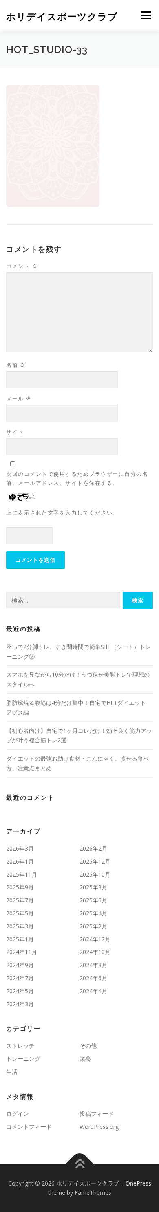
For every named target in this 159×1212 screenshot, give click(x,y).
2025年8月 (93, 887)
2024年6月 (93, 978)
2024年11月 (21, 952)
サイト (15, 432)
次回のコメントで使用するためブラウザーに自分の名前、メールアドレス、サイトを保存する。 (77, 478)
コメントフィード (29, 1127)
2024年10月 (95, 952)
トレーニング (23, 1058)
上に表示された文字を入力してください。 (62, 512)
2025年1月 (20, 939)
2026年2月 (93, 848)
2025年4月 (93, 913)
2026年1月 (20, 861)
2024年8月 (93, 965)
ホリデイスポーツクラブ (62, 16)
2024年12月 (95, 939)
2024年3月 (20, 1004)
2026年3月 (20, 848)
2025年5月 (20, 913)
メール (19, 398)
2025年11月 (21, 874)
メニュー (146, 15)
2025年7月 (20, 900)
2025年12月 (95, 861)
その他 (88, 1045)
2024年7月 (20, 978)
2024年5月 (20, 991)
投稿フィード (97, 1113)
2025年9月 (20, 887)
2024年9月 (20, 965)
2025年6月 (93, 900)
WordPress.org (99, 1127)
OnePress (138, 1183)
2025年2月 (93, 926)
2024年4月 (93, 991)
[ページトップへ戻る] (79, 1164)
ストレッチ (20, 1045)
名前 (16, 365)
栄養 (85, 1058)
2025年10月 (95, 874)
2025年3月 (20, 926)
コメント (22, 266)
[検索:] (63, 600)
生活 (12, 1072)
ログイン (17, 1113)
